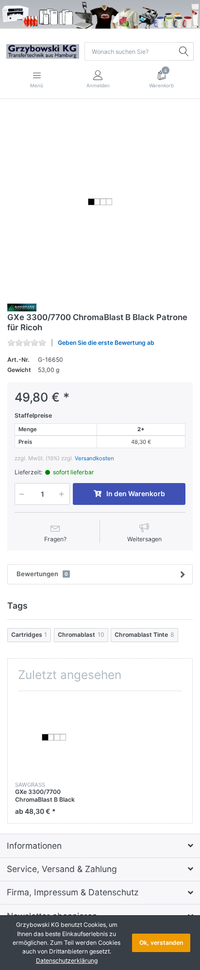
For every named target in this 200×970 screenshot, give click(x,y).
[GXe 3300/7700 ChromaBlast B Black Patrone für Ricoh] (100, 201)
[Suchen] (184, 51)
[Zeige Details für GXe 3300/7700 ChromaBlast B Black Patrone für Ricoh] (53, 737)
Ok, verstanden (161, 942)
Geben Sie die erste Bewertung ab (106, 342)
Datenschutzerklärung (67, 960)
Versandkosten (94, 458)
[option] (100, 201)
